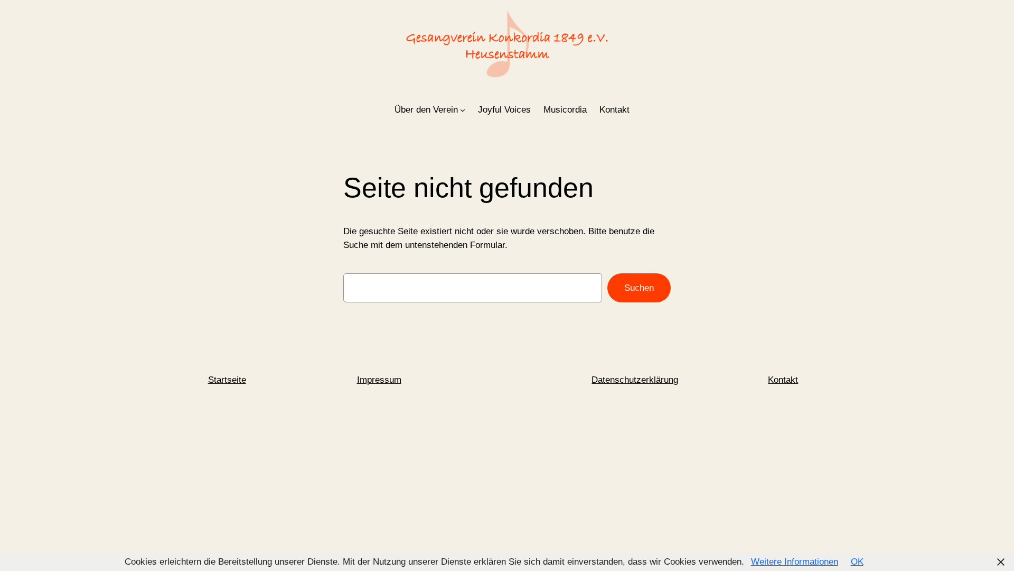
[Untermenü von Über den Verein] (462, 110)
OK (857, 562)
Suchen (639, 288)
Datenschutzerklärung (635, 380)
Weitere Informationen (794, 562)
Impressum (379, 380)
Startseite (227, 380)
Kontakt (783, 380)
